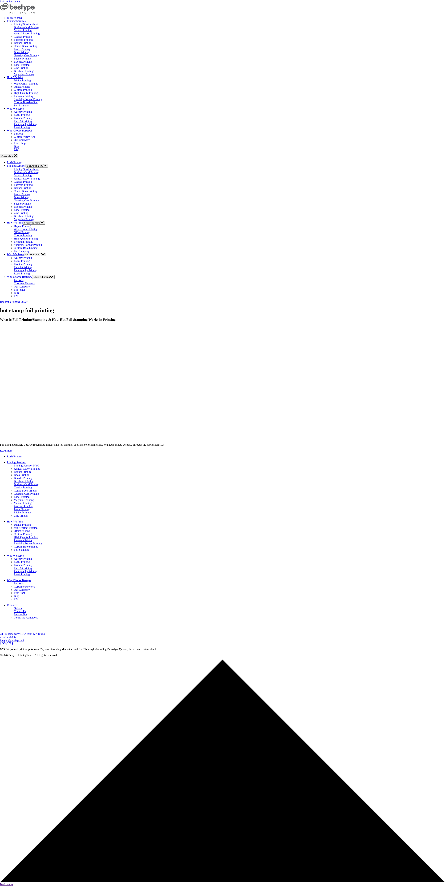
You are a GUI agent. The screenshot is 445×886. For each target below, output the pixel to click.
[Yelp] (13, 643)
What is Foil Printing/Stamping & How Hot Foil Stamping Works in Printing (58, 319)
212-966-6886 (8, 637)
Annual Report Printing (27, 33)
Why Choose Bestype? (19, 130)
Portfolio (18, 133)
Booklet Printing (23, 61)
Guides (18, 608)
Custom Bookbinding (26, 102)
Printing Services (16, 20)
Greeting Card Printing (26, 55)
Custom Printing (23, 89)
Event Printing (22, 114)
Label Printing (22, 64)
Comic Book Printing (25, 46)
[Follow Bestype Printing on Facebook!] (1, 643)
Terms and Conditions (26, 617)
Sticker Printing (22, 58)
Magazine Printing (24, 74)
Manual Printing (23, 30)
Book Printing (21, 52)
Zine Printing (21, 67)
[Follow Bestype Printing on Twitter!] (3, 643)
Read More (6, 450)
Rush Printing (14, 17)
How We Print (15, 77)
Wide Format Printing (26, 83)
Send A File (20, 614)
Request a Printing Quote (14, 301)
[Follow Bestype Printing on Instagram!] (7, 643)
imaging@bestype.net (12, 640)
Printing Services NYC (26, 24)
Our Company (22, 139)
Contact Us (20, 611)
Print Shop (20, 143)
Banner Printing (22, 42)
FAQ (16, 149)
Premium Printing (23, 96)
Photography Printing (25, 124)
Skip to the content (10, 1)
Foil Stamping (21, 105)
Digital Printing (22, 80)
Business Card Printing (26, 27)
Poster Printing (22, 49)
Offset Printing (22, 86)
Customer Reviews (24, 136)
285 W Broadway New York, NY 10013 (22, 633)
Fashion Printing (23, 118)
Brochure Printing (24, 71)
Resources (12, 605)
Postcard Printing (23, 39)
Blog (16, 146)
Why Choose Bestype (19, 580)
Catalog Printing (23, 36)
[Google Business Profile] (10, 643)
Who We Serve (15, 108)
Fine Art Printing (23, 121)
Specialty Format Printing (28, 99)
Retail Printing (22, 127)
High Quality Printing (26, 92)
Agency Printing (23, 111)
